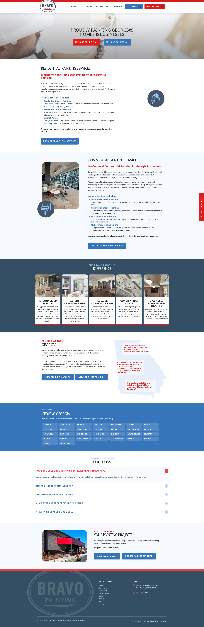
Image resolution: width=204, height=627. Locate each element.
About (108, 6)
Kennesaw (115, 434)
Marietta (148, 434)
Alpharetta (65, 425)
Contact (118, 6)
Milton (47, 439)
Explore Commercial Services (107, 246)
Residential (87, 6)
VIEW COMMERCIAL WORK (91, 377)
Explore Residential (86, 42)
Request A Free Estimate (139, 556)
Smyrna (131, 439)
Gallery (99, 6)
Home (101, 585)
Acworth (47, 425)
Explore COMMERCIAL (117, 42)
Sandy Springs (117, 439)
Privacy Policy (136, 621)
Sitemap (164, 621)
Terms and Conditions (151, 621)
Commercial (74, 6)
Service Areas (104, 593)
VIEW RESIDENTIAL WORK (58, 377)
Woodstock (65, 443)
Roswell (97, 439)
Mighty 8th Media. (79, 620)
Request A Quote (201, 207)
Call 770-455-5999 (107, 556)
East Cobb (64, 434)
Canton (147, 425)
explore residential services (59, 141)
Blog (101, 601)
